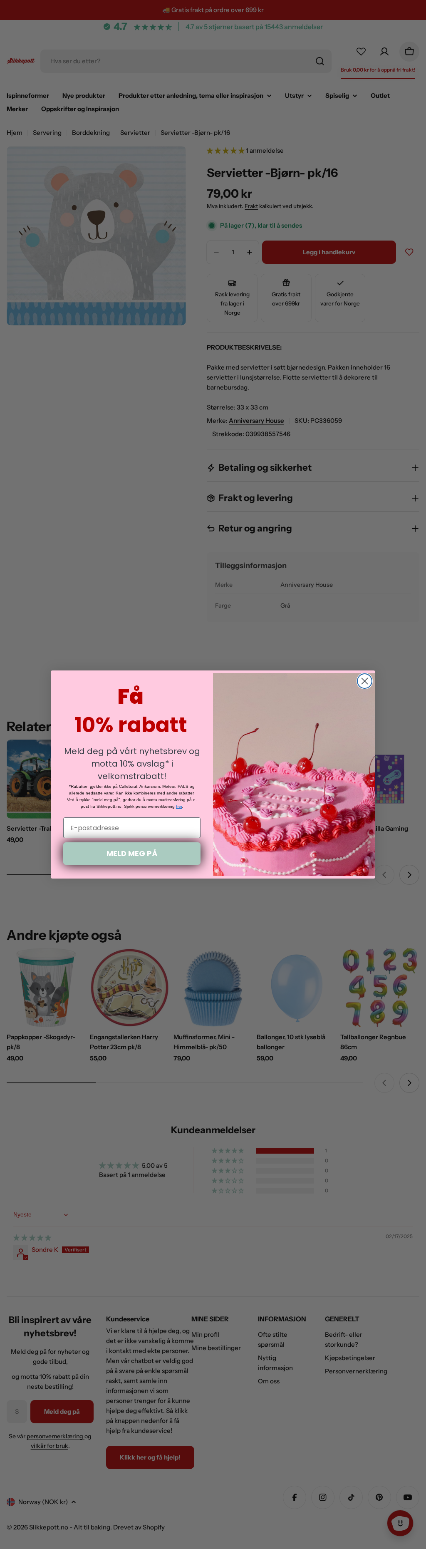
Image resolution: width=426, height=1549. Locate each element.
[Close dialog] (364, 681)
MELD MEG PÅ (131, 853)
